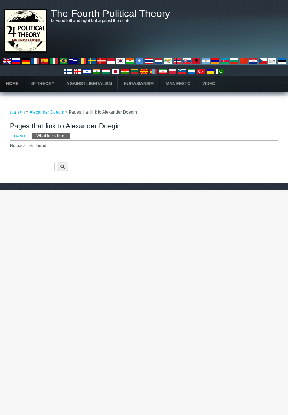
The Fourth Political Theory (110, 14)
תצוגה (19, 135)
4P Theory (42, 83)
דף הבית (17, 112)
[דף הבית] (25, 51)
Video (208, 83)
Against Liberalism (89, 83)
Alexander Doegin (47, 112)
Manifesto (178, 83)
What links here (53, 135)
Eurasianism (139, 83)
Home (12, 83)
